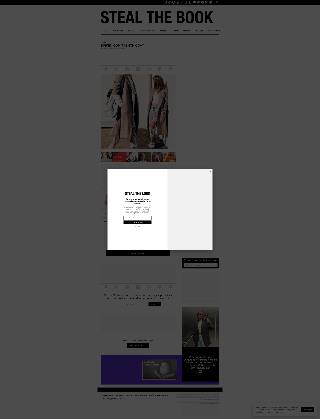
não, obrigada (137, 226)
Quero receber (137, 222)
